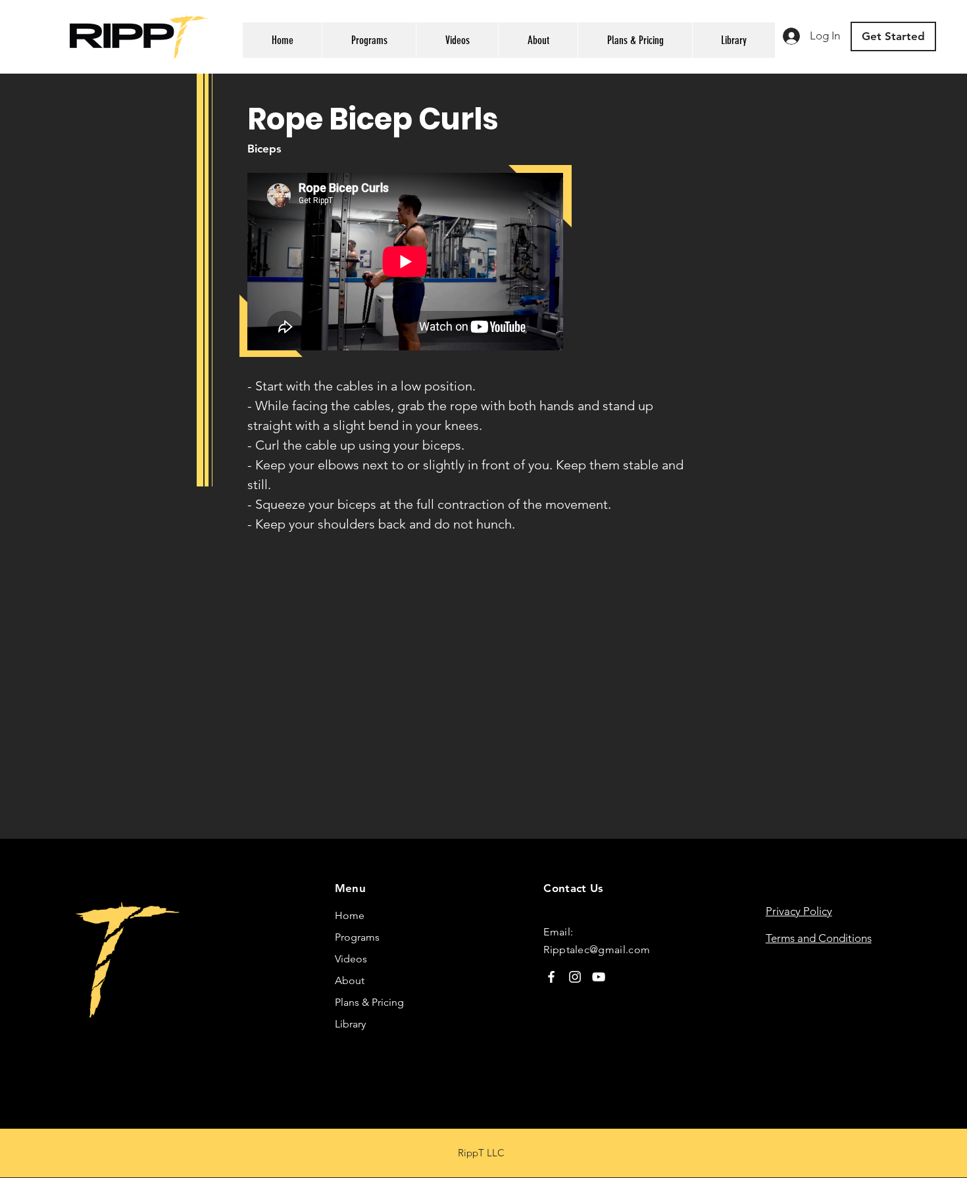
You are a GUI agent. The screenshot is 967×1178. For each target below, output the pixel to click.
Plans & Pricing (369, 1002)
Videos (351, 959)
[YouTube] (599, 977)
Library (350, 1024)
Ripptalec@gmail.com (596, 949)
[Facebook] (551, 977)
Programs (357, 937)
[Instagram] (575, 977)
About (349, 980)
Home (349, 915)
